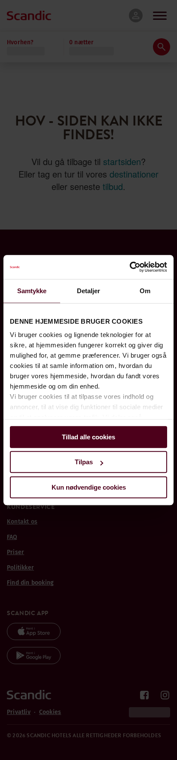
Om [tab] (145, 290)
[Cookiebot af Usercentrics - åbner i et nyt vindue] (129, 267)
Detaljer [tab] (89, 290)
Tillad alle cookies (88, 437)
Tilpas (84, 462)
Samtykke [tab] (32, 290)
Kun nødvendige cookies (89, 487)
